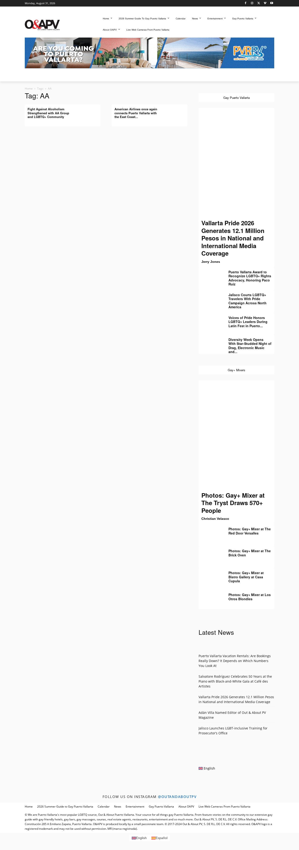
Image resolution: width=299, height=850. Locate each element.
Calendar (104, 806)
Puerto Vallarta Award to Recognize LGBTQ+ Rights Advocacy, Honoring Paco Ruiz (249, 278)
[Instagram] (252, 3)
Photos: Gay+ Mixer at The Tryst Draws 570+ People (233, 503)
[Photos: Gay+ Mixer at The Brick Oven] (210, 554)
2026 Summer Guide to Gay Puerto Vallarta (65, 806)
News (117, 806)
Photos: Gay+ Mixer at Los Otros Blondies (249, 596)
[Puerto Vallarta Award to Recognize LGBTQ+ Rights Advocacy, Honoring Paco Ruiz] (210, 275)
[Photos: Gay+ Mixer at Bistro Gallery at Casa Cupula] (210, 576)
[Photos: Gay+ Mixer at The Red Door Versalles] (210, 532)
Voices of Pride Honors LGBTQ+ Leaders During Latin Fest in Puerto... (247, 321)
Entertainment (135, 806)
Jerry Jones (210, 262)
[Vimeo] (265, 3)
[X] (258, 3)
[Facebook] (245, 3)
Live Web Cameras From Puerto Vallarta (224, 806)
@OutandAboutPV (177, 796)
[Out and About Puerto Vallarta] (42, 24)
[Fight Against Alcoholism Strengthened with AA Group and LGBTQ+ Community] (88, 112)
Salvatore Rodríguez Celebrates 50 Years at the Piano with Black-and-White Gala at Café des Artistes (235, 681)
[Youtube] (271, 3)
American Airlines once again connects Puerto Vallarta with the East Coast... (135, 113)
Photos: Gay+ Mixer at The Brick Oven (249, 552)
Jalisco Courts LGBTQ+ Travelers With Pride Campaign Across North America (247, 300)
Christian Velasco (215, 518)
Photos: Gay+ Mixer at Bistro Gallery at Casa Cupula (246, 576)
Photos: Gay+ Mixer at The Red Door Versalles (249, 531)
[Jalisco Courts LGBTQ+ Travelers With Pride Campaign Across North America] (210, 298)
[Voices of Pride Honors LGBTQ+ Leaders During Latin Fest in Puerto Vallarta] (210, 321)
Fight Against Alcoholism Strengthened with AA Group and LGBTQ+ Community (48, 113)
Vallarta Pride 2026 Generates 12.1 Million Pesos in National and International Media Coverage (232, 238)
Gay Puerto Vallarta (161, 806)
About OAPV (186, 806)
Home (29, 88)
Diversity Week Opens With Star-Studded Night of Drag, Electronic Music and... (249, 345)
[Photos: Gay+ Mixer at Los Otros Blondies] (210, 598)
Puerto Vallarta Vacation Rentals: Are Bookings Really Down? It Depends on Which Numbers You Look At (235, 661)
